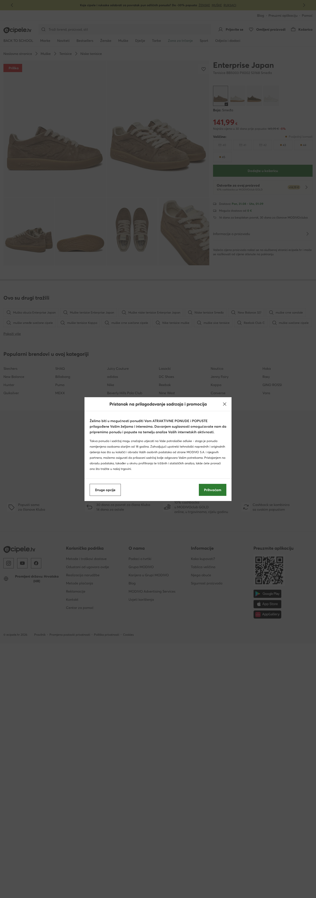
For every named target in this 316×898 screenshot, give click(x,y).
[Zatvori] (224, 404)
